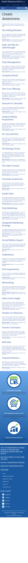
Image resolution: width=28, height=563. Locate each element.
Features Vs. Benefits (12, 103)
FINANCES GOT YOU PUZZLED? (14, 437)
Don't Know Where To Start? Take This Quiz (12, 458)
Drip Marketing (9, 208)
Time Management (11, 62)
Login (8, 4)
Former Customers (11, 327)
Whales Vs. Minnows (12, 313)
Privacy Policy (9, 515)
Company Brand (10, 75)
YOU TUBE (7, 506)
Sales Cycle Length (11, 298)
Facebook (7, 494)
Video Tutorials (6, 481)
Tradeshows (8, 254)
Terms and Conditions (17, 515)
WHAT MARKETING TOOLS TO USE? (14, 413)
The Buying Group (11, 148)
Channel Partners (10, 358)
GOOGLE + (7, 503)
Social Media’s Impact (12, 240)
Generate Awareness (12, 179)
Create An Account (16, 4)
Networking (8, 282)
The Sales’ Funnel (10, 165)
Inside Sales (8, 193)
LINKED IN (7, 497)
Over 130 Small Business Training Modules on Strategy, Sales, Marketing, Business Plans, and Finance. (12, 451)
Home (4, 473)
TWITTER (7, 500)
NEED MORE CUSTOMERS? (14, 390)
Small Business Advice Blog (8, 476)
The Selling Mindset (12, 30)
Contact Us (5, 484)
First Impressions (10, 269)
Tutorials (24, 4)
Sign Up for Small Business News (12, 466)
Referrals (6, 342)
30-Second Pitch (10, 134)
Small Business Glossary (7, 479)
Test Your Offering (11, 89)
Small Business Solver (13, 1)
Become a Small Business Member (13, 462)
